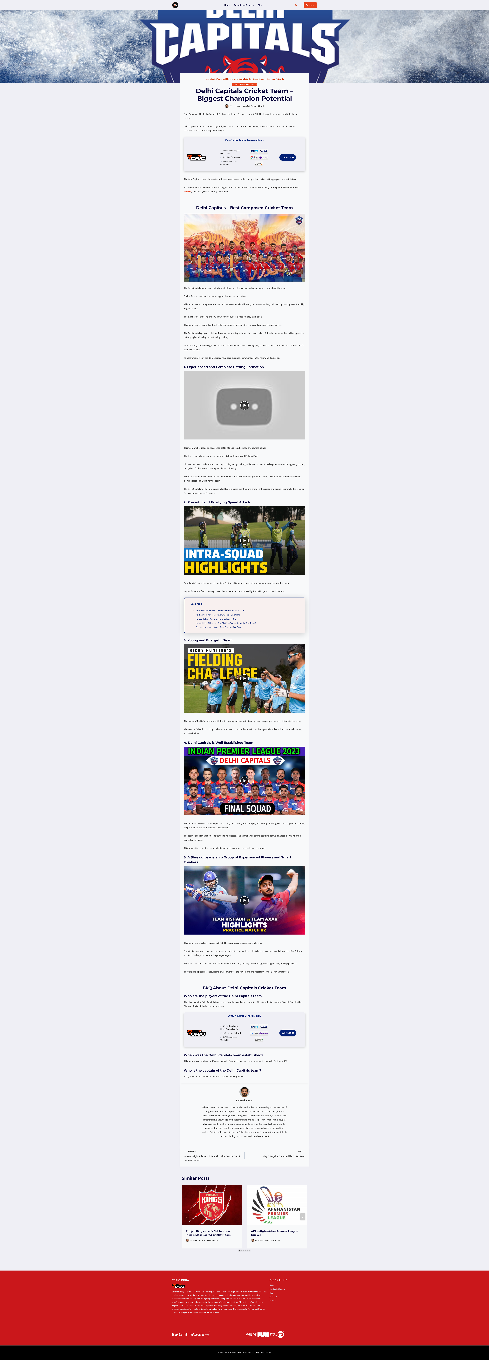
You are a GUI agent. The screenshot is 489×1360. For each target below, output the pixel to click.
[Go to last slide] (186, 1216)
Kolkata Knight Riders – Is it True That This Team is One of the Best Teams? (226, 623)
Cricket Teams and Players (221, 79)
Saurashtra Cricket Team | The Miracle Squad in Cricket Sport (220, 611)
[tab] (239, 1250)
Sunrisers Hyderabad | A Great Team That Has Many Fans (218, 627)
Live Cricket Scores (277, 1289)
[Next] (302, 1216)
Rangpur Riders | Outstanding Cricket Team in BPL (216, 619)
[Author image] (187, 1240)
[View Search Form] (296, 5)
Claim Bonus (287, 157)
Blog (271, 1293)
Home (227, 5)
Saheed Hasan (244, 1100)
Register (310, 5)
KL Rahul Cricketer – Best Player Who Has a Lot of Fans (218, 615)
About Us (273, 1297)
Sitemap (272, 1300)
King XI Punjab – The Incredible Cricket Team (284, 1154)
